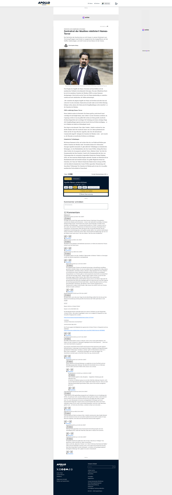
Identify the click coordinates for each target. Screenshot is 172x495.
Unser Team (60, 473)
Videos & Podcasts (92, 472)
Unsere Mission (60, 474)
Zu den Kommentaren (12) (99, 174)
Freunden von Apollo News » (96, 493)
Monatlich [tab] (76, 178)
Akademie (59, 476)
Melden (68, 218)
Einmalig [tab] (68, 178)
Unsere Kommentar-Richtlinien (95, 481)
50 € (80, 187)
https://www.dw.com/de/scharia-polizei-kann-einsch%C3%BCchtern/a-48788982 (84, 330)
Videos (91, 3)
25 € (75, 187)
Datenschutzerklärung (93, 484)
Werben (97, 3)
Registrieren (91, 478)
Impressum (90, 486)
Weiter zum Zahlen (86, 191)
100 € (84, 187)
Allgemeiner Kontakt (62, 479)
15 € (70, 187)
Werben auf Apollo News (63, 481)
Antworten (68, 238)
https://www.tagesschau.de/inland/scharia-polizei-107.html (78, 317)
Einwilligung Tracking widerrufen (96, 488)
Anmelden (90, 476)
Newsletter (90, 473)
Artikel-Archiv (91, 470)
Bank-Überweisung (87, 194)
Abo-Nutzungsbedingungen (95, 483)
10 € (66, 187)
